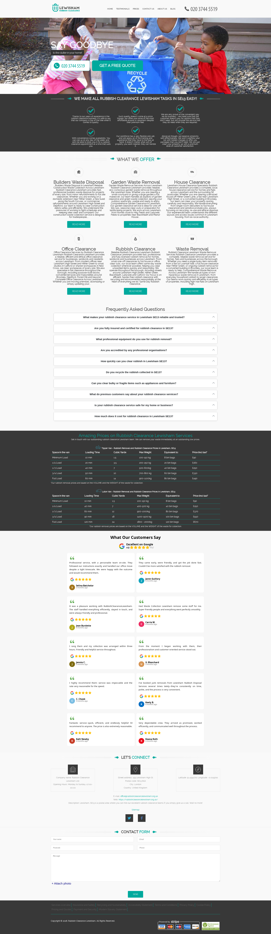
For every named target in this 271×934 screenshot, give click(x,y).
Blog (172, 9)
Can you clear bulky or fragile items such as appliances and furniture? (133, 383)
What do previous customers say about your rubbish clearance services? (134, 394)
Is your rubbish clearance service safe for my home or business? (134, 405)
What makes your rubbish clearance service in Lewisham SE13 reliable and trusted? (134, 317)
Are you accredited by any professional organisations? (134, 350)
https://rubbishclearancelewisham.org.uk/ (138, 799)
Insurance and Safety (84, 905)
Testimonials (122, 9)
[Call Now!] (204, 8)
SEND (135, 894)
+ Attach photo (61, 883)
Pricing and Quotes (61, 909)
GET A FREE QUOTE (118, 65)
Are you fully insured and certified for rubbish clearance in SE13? (133, 328)
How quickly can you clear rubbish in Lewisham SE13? (134, 361)
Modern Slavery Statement (113, 909)
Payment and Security (85, 909)
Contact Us (148, 9)
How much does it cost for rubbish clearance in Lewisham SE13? (134, 416)
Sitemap (135, 810)
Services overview (61, 905)
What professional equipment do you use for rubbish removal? (134, 339)
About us (162, 9)
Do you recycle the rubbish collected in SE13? (134, 372)
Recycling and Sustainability (111, 905)
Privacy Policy (187, 905)
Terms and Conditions (166, 905)
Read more (78, 224)
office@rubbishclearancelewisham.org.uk (139, 796)
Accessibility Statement (140, 905)
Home (110, 9)
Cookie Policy (203, 905)
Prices (136, 9)
